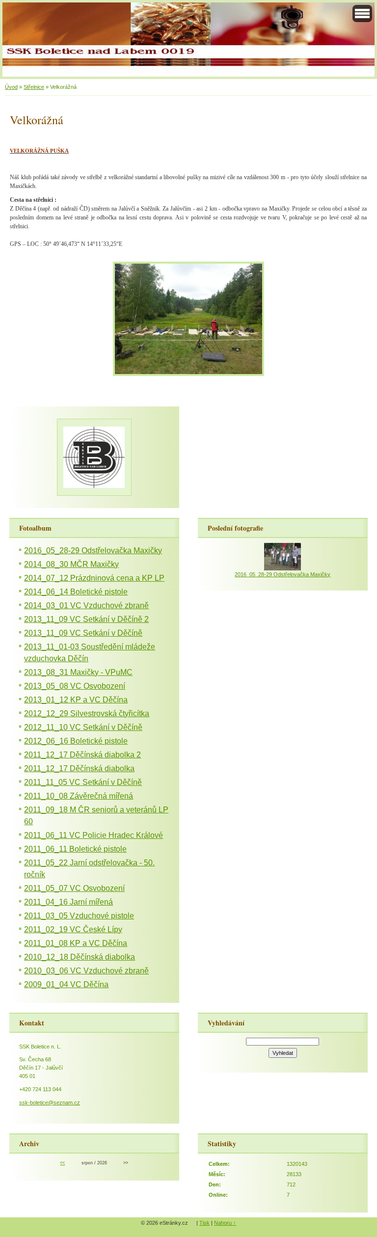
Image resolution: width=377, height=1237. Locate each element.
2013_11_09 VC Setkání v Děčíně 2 (86, 619)
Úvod (11, 87)
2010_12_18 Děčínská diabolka (79, 957)
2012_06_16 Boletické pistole (76, 741)
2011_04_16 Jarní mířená (68, 902)
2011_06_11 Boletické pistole (75, 849)
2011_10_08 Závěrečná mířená (78, 796)
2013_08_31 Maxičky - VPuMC (78, 672)
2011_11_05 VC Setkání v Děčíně (83, 782)
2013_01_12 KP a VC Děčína (76, 700)
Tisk (204, 1223)
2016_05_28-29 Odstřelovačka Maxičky (93, 550)
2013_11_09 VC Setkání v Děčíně (83, 633)
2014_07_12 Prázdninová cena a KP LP (94, 578)
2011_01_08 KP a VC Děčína (75, 943)
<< (62, 1162)
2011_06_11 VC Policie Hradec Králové (93, 835)
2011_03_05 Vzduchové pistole (79, 916)
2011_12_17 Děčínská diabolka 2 (82, 755)
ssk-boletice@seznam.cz (49, 1102)
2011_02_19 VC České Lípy (73, 929)
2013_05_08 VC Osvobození (74, 686)
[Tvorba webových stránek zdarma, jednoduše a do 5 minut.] (192, 1223)
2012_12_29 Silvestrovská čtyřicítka (86, 713)
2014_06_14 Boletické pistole (76, 592)
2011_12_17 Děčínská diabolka (79, 768)
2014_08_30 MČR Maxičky (71, 564)
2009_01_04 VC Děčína (66, 984)
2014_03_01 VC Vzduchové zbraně (86, 605)
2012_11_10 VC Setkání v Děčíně (83, 727)
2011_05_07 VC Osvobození (74, 888)
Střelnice (34, 87)
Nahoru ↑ (225, 1223)
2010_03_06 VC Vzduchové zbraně (86, 971)
